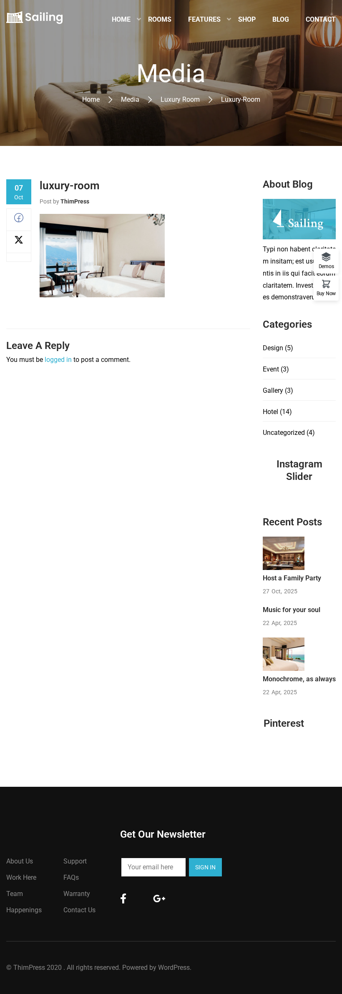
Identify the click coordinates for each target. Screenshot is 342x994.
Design (273, 348)
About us (19, 861)
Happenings (24, 910)
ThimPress (74, 201)
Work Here (21, 877)
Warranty (76, 894)
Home (91, 99)
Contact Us (79, 910)
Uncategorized (284, 433)
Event (271, 369)
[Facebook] (18, 220)
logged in (58, 360)
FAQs (71, 877)
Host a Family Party (292, 578)
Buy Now (326, 293)
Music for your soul (291, 610)
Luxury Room (180, 99)
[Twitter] (18, 242)
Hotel (270, 412)
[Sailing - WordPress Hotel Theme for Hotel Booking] (34, 19)
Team (14, 894)
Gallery (273, 390)
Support (75, 861)
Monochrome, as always (299, 679)
